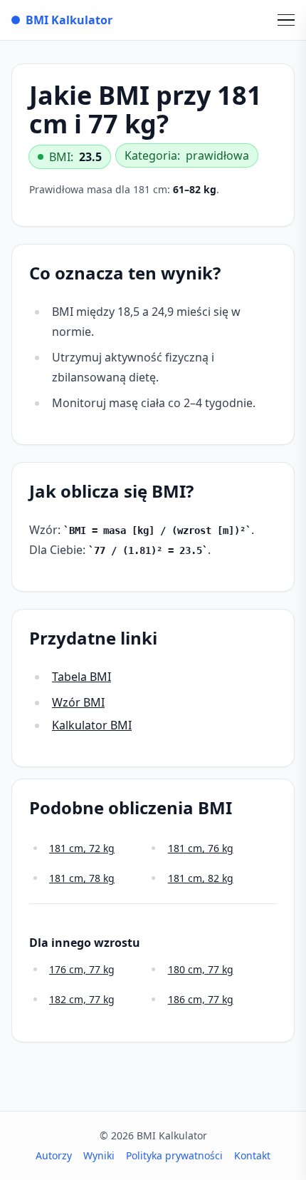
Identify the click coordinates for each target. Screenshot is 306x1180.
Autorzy (54, 1155)
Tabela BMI (81, 676)
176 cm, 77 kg (82, 969)
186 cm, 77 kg (200, 999)
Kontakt (252, 1155)
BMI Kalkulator (69, 20)
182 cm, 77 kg (82, 999)
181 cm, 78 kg (82, 878)
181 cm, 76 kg (200, 848)
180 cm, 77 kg (200, 969)
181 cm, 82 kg (200, 878)
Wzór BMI (78, 702)
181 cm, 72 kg (82, 848)
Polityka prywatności (174, 1155)
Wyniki (99, 1155)
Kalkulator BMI (92, 725)
